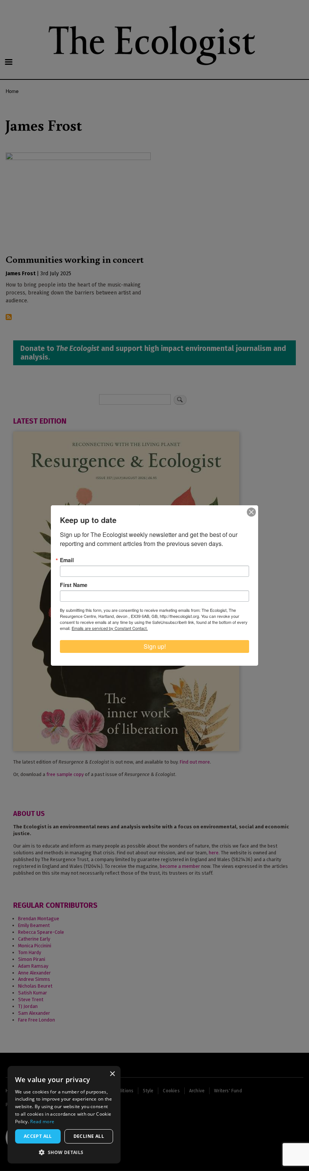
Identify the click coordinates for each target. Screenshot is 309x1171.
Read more (42, 1121)
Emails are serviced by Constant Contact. (110, 628)
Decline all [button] (88, 1136)
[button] (64, 1152)
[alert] (64, 1114)
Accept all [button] (38, 1136)
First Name (73, 584)
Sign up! (155, 646)
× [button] (112, 1074)
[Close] (251, 512)
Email (67, 560)
